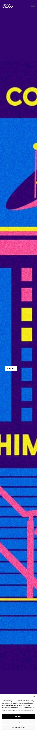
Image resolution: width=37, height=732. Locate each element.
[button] (34, 696)
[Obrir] (33, 6)
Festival (11, 368)
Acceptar (18, 716)
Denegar (18, 722)
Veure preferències (18, 727)
